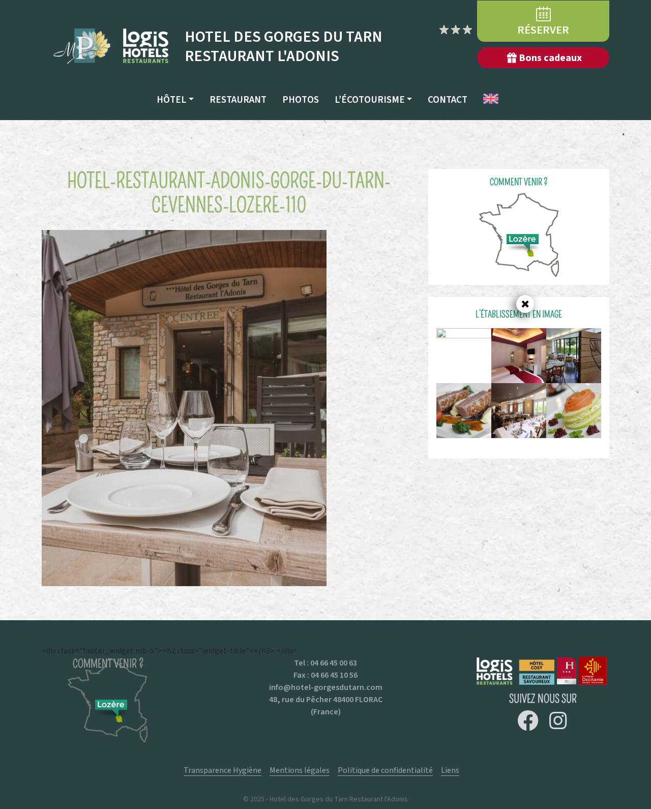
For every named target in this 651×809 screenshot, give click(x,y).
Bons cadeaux (550, 58)
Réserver (543, 29)
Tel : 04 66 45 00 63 (325, 662)
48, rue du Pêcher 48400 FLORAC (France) (325, 705)
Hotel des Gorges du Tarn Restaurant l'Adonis (283, 46)
